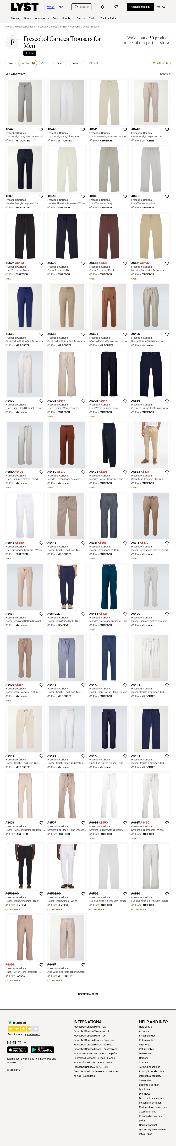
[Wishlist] (116, 7)
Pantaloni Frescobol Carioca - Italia (93, 1062)
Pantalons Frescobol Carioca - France (94, 1058)
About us (144, 1031)
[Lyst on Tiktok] (14, 1043)
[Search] (76, 7)
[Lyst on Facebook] (25, 1043)
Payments (144, 1044)
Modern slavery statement (153, 1107)
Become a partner (149, 1084)
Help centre (145, 1026)
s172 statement (147, 1111)
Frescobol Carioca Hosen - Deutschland (95, 1049)
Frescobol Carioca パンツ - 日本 (91, 1066)
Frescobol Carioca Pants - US (90, 1035)
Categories (145, 1080)
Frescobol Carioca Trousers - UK (91, 1031)
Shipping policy (147, 1035)
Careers (143, 1058)
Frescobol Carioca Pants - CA (90, 1026)
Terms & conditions (149, 1066)
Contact (143, 1062)
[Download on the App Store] (17, 1050)
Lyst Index (144, 1089)
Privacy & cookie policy (151, 1071)
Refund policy (146, 1049)
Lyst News (144, 1093)
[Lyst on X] (19, 1043)
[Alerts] (102, 7)
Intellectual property (150, 1075)
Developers (145, 1053)
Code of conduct (148, 1125)
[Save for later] (41, 129)
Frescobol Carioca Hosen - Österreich (94, 1040)
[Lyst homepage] (24, 6)
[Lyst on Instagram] (9, 1043)
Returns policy (147, 1040)
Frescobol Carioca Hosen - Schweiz (93, 1044)
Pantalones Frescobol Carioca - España (95, 1053)
